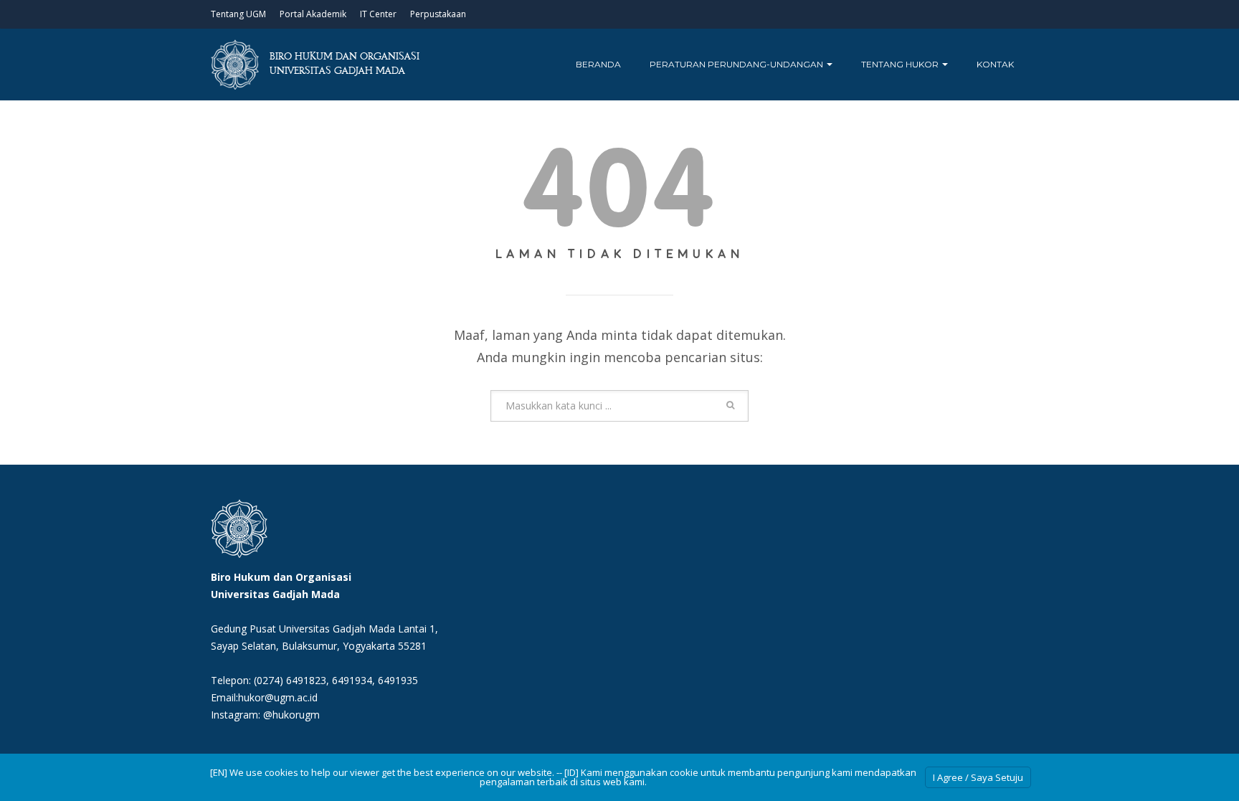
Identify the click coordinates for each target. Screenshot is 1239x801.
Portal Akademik (313, 14)
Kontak (995, 64)
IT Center (378, 14)
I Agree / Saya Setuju (978, 777)
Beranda (598, 64)
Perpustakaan (438, 14)
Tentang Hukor (901, 64)
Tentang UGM (238, 14)
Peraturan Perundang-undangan (737, 64)
